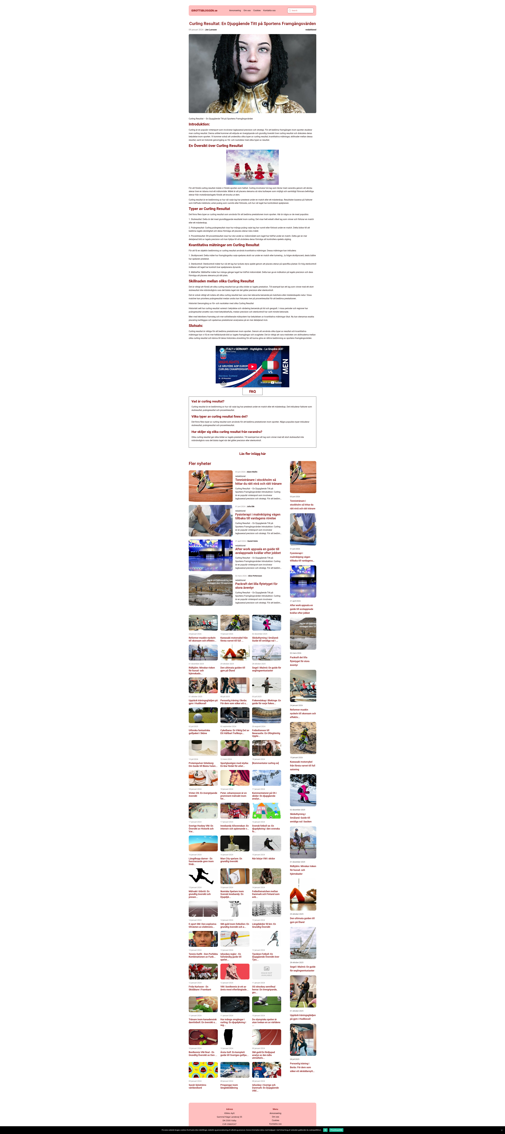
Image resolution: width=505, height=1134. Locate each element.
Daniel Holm (253, 541)
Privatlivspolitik (336, 1130)
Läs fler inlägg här (252, 454)
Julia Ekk (250, 506)
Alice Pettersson (255, 576)
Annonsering (235, 10)
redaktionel (310, 29)
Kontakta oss (269, 10)
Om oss (247, 10)
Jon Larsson (211, 29)
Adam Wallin (252, 472)
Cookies (257, 10)
